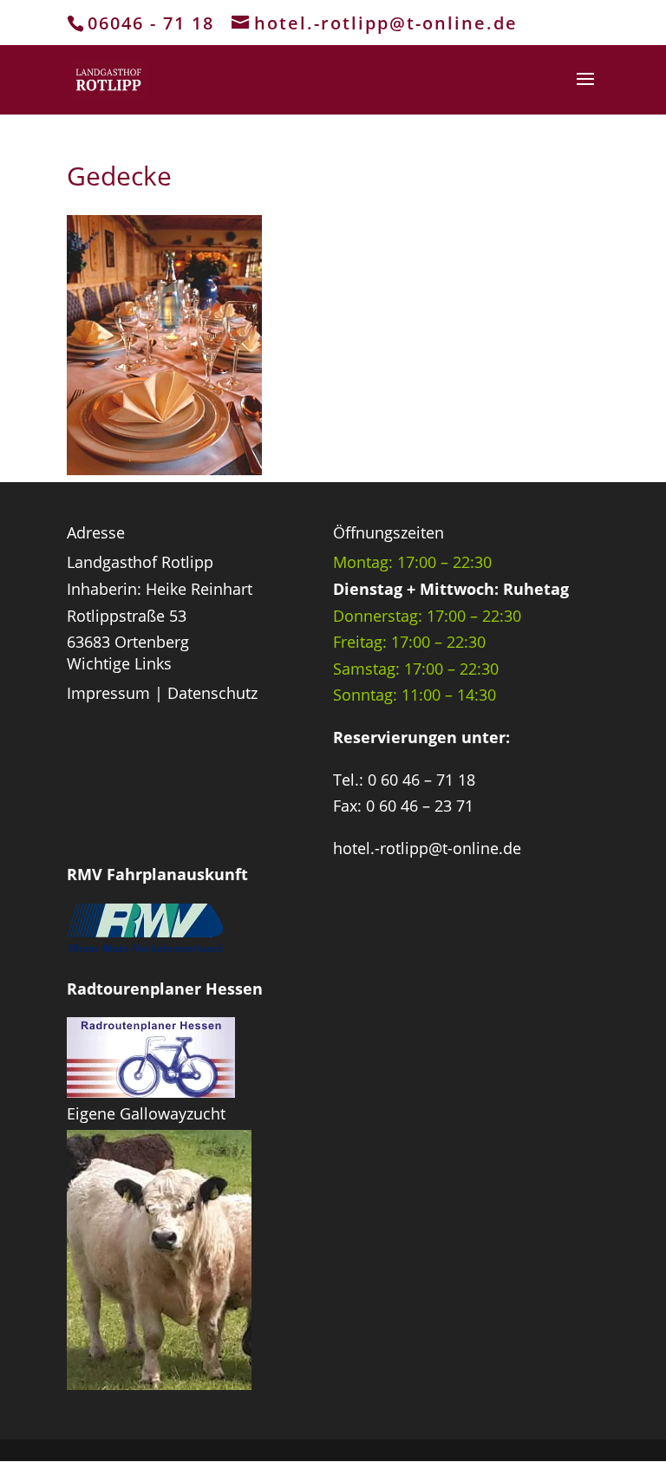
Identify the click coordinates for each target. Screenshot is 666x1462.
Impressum (108, 692)
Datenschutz (212, 692)
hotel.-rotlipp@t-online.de (427, 848)
